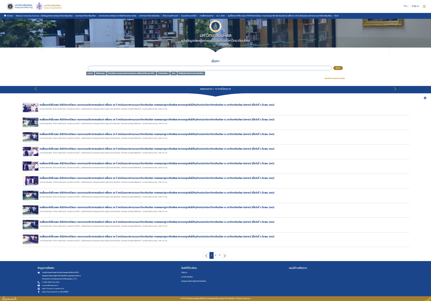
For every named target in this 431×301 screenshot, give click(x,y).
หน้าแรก (10, 16)
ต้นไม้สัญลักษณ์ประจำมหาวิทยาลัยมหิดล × (191, 73)
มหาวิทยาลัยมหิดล (187, 276)
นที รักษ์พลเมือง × (163, 73)
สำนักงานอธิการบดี (170, 16)
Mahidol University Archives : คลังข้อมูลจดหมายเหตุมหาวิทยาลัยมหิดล (44, 16)
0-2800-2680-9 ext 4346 (50, 282)
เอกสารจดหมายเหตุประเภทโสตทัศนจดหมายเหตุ (117, 16)
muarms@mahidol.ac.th (50, 285)
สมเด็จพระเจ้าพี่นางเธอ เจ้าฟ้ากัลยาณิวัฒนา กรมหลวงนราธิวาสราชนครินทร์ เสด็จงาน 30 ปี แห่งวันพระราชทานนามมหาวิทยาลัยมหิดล (280, 16)
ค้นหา (338, 68)
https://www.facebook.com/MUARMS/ (55, 291)
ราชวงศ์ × (90, 73)
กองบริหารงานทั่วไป (189, 16)
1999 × (174, 73)
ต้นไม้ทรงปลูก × (100, 73)
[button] (406, 6)
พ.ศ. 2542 (220, 16)
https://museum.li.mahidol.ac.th (53, 288)
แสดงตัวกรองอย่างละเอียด (334, 78)
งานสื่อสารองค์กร (206, 16)
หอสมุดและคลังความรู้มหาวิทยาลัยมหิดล (193, 281)
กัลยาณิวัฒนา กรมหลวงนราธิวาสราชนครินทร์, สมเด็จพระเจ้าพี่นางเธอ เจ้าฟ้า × (131, 73)
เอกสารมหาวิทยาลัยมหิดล (85, 16)
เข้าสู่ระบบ (184, 272)
